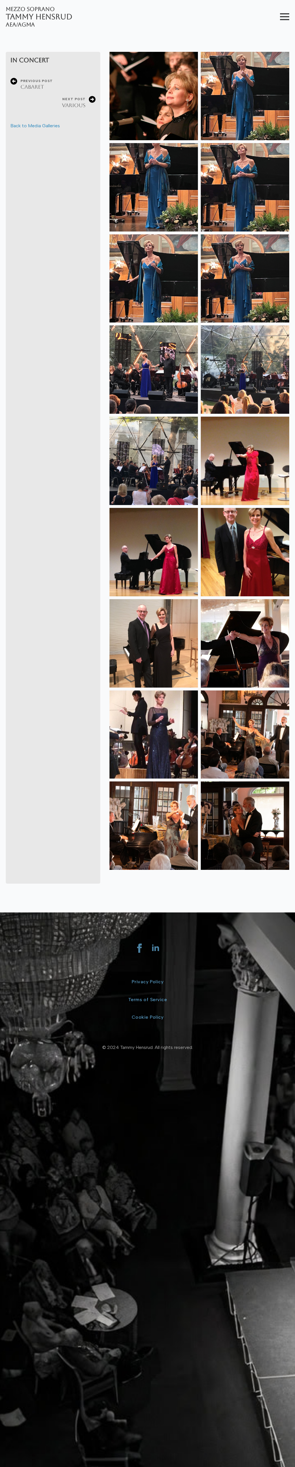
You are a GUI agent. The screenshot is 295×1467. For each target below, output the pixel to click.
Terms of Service (147, 999)
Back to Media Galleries (35, 125)
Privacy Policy (148, 981)
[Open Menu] (284, 16)
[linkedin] (155, 948)
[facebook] (139, 948)
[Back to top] (280, 1452)
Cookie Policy (147, 1017)
